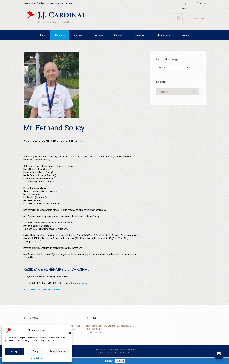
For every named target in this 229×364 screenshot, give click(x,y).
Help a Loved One (164, 35)
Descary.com (124, 352)
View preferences (58, 351)
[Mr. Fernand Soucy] (51, 85)
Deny (35, 351)
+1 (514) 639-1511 (95, 329)
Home (43, 35)
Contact (185, 35)
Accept (14, 351)
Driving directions (31, 289)
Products (98, 35)
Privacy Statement (37, 358)
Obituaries (60, 35)
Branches (139, 35)
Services (78, 35)
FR (219, 353)
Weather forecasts (51, 289)
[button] (67, 330)
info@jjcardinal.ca (78, 283)
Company (119, 35)
